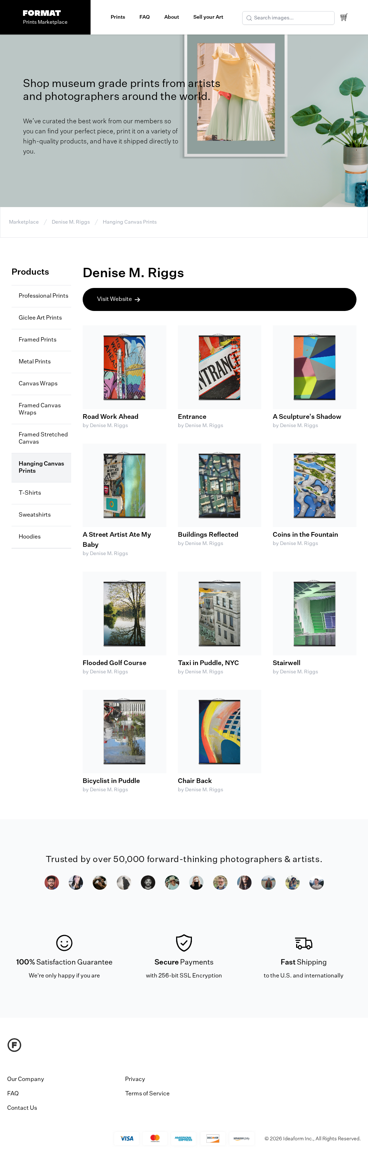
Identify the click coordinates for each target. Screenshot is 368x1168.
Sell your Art (208, 17)
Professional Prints (43, 296)
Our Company (25, 1079)
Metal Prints (35, 362)
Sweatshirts (35, 515)
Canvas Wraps (38, 384)
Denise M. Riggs (71, 222)
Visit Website (114, 299)
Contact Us (22, 1108)
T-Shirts (30, 493)
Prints (118, 17)
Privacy (135, 1079)
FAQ (144, 17)
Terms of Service (147, 1094)
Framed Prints (37, 340)
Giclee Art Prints (40, 318)
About (171, 17)
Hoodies (30, 537)
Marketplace (24, 222)
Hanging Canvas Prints (130, 222)
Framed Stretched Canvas (43, 438)
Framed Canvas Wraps (40, 409)
